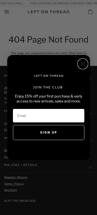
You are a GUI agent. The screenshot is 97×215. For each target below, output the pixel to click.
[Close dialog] (83, 64)
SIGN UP (48, 132)
